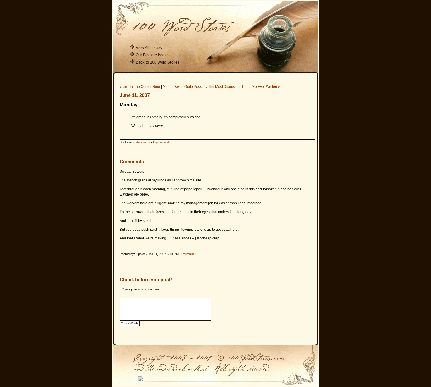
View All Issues (149, 47)
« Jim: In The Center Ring (140, 87)
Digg (156, 142)
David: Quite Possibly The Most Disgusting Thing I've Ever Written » (226, 87)
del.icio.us (143, 142)
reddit (166, 142)
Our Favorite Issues (152, 55)
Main (167, 87)
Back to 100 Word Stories (157, 62)
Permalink (188, 254)
